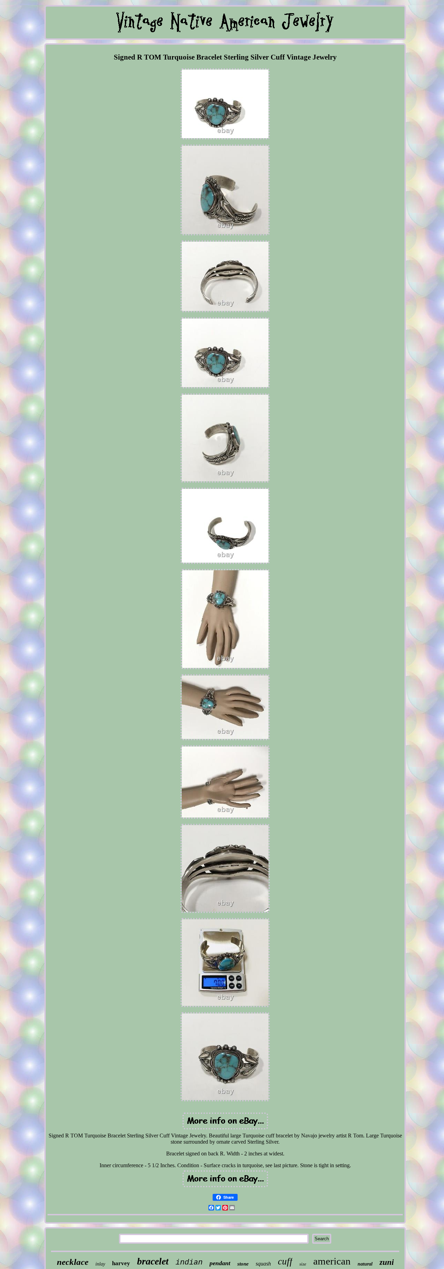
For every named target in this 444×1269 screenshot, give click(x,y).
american (332, 1261)
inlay (100, 1264)
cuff (285, 1261)
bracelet (153, 1261)
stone (243, 1264)
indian (189, 1262)
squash (263, 1264)
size (302, 1264)
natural (365, 1264)
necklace (72, 1262)
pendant (220, 1263)
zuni (386, 1262)
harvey (121, 1263)
